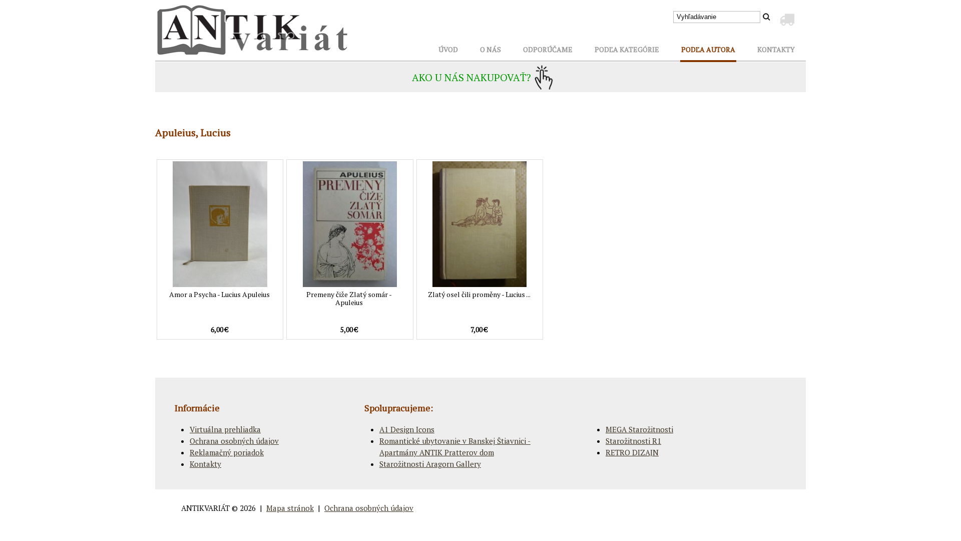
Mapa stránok (290, 508)
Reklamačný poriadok (227, 452)
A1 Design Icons (406, 429)
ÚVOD (448, 49)
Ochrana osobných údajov (234, 441)
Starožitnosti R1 (633, 441)
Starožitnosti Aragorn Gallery (430, 464)
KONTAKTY (776, 49)
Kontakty (205, 464)
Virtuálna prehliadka (225, 429)
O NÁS (490, 49)
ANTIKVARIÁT (205, 508)
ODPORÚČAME (548, 49)
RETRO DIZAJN (632, 452)
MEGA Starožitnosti (639, 429)
